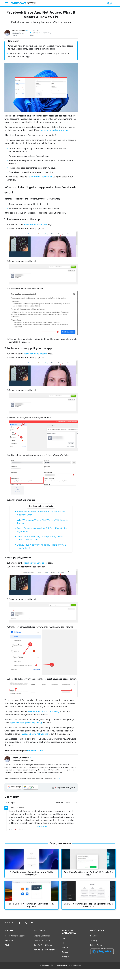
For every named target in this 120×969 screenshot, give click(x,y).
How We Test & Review (43, 945)
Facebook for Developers (35, 563)
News (64, 938)
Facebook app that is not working (43, 711)
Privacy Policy (96, 945)
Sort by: (59, 802)
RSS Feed (94, 936)
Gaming (65, 952)
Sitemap (93, 940)
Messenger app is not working (55, 130)
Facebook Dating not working (34, 734)
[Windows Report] (23, 3)
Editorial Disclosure (42, 940)
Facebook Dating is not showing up (26, 723)
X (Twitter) (26, 923)
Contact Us (9, 940)
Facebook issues (35, 750)
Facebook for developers (35, 224)
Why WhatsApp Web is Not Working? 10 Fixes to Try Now (88, 873)
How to (65, 947)
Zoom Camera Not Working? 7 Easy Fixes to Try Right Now (31, 905)
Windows (65, 957)
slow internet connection (40, 176)
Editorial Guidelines (42, 936)
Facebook (20, 923)
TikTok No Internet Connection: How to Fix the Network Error (31, 873)
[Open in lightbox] (43, 244)
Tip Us (7, 945)
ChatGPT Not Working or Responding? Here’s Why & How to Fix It (88, 905)
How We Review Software (44, 950)
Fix (63, 943)
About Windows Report (14, 936)
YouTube (32, 923)
